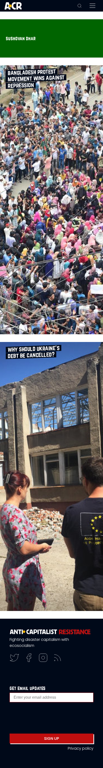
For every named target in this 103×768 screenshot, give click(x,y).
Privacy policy (80, 748)
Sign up (51, 738)
